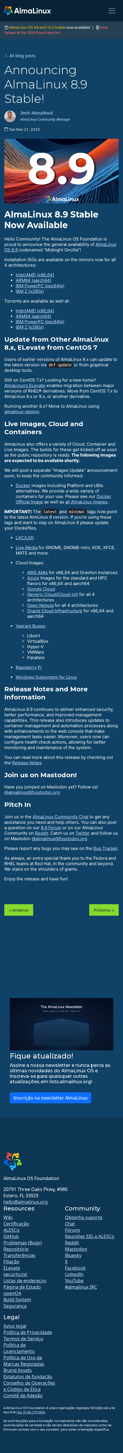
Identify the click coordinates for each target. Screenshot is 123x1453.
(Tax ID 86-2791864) (31, 1412)
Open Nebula (40, 605)
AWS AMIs (37, 572)
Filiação (11, 1261)
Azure (33, 578)
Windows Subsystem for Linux (46, 677)
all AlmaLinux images (86, 502)
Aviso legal (14, 1326)
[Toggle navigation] (112, 10)
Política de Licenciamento (19, 1348)
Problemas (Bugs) (22, 1243)
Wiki (8, 1217)
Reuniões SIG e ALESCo (89, 1236)
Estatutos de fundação (27, 1376)
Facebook (75, 1268)
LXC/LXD (25, 537)
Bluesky (73, 1255)
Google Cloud (41, 589)
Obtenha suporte (83, 1217)
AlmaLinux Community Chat (60, 816)
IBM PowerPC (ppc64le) (40, 285)
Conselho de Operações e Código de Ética (29, 1386)
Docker (23, 485)
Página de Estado (22, 1287)
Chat (70, 1224)
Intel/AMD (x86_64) (35, 275)
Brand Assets (17, 1370)
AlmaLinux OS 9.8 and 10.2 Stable (37, 27)
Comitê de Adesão (23, 1395)
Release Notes (26, 762)
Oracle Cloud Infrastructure (54, 610)
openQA (12, 1293)
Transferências (19, 1255)
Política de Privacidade (27, 1332)
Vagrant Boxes (30, 626)
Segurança (15, 1306)
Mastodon (76, 1249)
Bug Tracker (105, 848)
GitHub (11, 1236)
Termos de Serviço (23, 1338)
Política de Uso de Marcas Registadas (23, 1360)
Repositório (16, 1249)
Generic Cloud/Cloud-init (52, 594)
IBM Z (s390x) (30, 291)
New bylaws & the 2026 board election (56, 30)
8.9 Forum (51, 827)
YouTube (74, 1280)
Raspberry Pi (29, 667)
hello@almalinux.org (25, 1202)
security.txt (15, 1274)
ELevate (11, 1268)
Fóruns (72, 1230)
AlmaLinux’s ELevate (24, 385)
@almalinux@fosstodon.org (32, 792)
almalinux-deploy (21, 411)
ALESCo (11, 1230)
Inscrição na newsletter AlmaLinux (50, 1098)
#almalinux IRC (81, 1287)
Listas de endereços (24, 1280)
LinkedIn (74, 1274)
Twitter (83, 833)
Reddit (41, 833)
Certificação (16, 1224)
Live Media (26, 547)
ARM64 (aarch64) (33, 280)
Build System (17, 1299)
